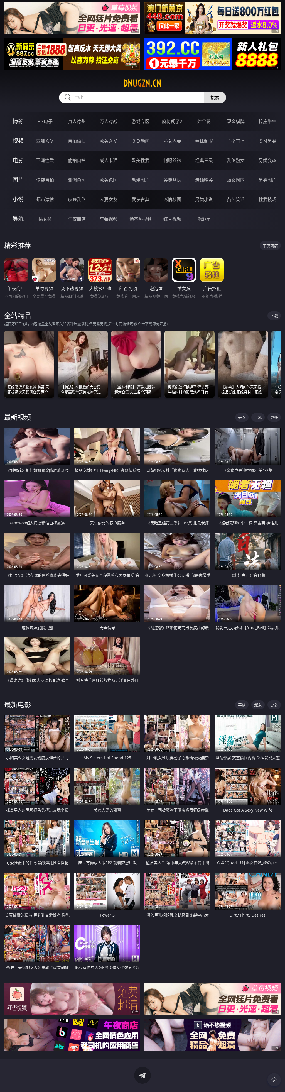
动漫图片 (140, 180)
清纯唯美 (204, 180)
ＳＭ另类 (267, 141)
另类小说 (204, 199)
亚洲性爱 (45, 160)
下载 (274, 315)
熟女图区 (236, 180)
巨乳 (258, 417)
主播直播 (236, 141)
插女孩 (45, 219)
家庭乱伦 (77, 199)
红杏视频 (172, 219)
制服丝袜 (172, 160)
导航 (18, 219)
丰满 (242, 704)
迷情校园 (172, 199)
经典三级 (204, 160)
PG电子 (45, 121)
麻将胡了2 (172, 121)
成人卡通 (108, 160)
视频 (18, 141)
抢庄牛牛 (267, 121)
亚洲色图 (77, 180)
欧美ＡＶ (108, 141)
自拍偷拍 (77, 141)
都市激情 (45, 199)
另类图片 (267, 180)
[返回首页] (274, 1079)
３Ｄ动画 (140, 141)
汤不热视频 (140, 219)
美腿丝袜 (172, 180)
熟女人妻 (172, 141)
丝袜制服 (204, 141)
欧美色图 (108, 180)
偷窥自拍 (45, 180)
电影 (18, 160)
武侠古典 (140, 199)
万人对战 (108, 121)
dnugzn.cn (142, 83)
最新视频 (17, 417)
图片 (18, 180)
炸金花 (204, 121)
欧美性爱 (140, 160)
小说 (18, 199)
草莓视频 (108, 219)
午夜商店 (77, 219)
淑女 (258, 704)
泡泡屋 (204, 219)
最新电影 (17, 704)
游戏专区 (140, 121)
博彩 (18, 121)
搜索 (214, 97)
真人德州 (77, 121)
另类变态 (267, 160)
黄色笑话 (236, 199)
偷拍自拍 (77, 160)
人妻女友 (108, 199)
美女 (242, 417)
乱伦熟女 (236, 160)
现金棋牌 (236, 121)
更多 (274, 417)
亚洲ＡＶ (45, 141)
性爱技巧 (267, 199)
